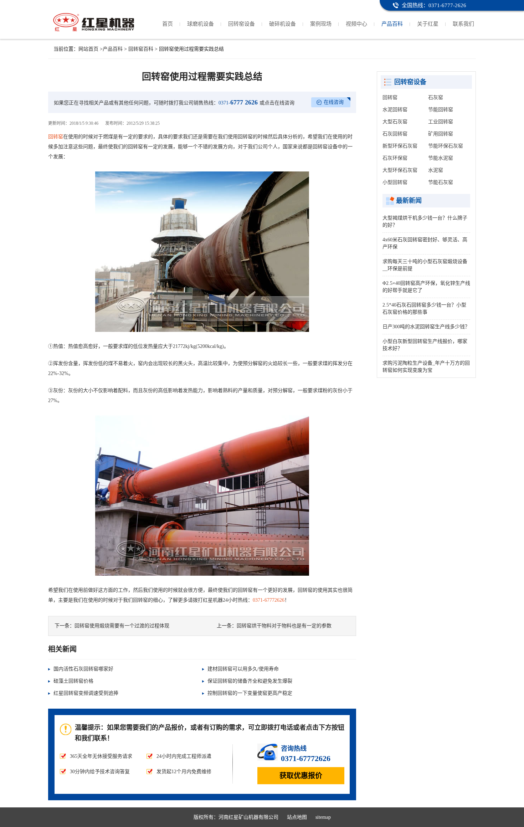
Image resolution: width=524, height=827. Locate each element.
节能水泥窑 (440, 158)
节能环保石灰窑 (445, 146)
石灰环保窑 (394, 158)
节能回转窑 (440, 109)
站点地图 (297, 817)
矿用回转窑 (440, 134)
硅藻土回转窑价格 (73, 681)
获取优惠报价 (300, 776)
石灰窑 (435, 97)
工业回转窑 (440, 121)
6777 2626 (238, 102)
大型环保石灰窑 (399, 170)
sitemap (323, 817)
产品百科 (392, 24)
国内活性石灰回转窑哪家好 (83, 669)
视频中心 (356, 24)
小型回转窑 (394, 182)
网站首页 (88, 49)
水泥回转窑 (394, 109)
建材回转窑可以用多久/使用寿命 (243, 669)
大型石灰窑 (394, 121)
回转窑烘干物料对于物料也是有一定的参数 (284, 625)
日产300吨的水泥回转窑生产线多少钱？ (426, 326)
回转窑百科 (140, 49)
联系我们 (463, 24)
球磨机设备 (200, 24)
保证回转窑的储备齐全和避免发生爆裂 (249, 681)
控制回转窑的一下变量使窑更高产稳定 (249, 693)
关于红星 (427, 24)
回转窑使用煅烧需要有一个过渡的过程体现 (122, 625)
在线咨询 (334, 102)
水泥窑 (435, 170)
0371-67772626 (268, 600)
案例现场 (321, 24)
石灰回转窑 (394, 134)
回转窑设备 (241, 24)
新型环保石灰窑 (399, 146)
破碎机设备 (282, 24)
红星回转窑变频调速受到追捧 (85, 693)
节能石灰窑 (440, 182)
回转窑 (55, 136)
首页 (167, 24)
